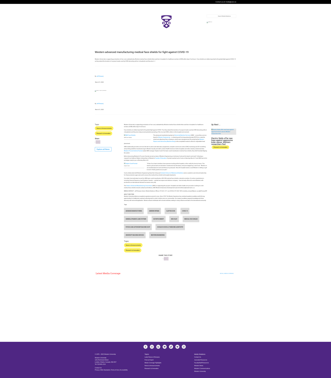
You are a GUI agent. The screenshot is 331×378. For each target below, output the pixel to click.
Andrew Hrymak (154, 211)
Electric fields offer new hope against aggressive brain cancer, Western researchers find (222, 141)
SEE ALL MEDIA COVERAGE (227, 273)
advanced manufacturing (134, 211)
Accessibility (124, 370)
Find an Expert (149, 360)
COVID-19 (185, 211)
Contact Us (98, 367)
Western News (198, 365)
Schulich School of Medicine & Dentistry (172, 173)
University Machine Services (182, 135)
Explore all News (103, 149)
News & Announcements (104, 128)
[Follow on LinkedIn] (158, 346)
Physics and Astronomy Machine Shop (138, 227)
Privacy (97, 370)
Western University (200, 371)
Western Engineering (164, 137)
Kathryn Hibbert (158, 219)
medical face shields (191, 219)
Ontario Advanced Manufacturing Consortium (139, 185)
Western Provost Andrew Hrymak (133, 151)
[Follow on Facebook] (145, 346)
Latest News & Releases (152, 357)
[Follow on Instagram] (152, 346)
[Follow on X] (177, 346)
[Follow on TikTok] (171, 346)
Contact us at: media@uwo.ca (225, 2)
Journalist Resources (200, 360)
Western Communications (202, 368)
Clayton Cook (170, 211)
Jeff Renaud (99, 76)
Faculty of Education (161, 158)
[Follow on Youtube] (164, 346)
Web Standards (105, 370)
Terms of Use (115, 370)
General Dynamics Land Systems (136, 219)
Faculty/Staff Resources (201, 362)
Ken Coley (174, 219)
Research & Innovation (104, 133)
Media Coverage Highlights (153, 362)
